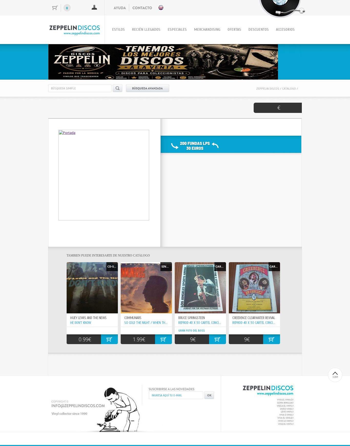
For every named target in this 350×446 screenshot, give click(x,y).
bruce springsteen (191, 318)
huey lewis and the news (88, 318)
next (287, 61)
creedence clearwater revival (253, 318)
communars (132, 318)
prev (62, 61)
